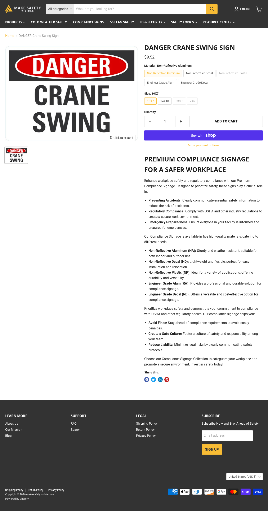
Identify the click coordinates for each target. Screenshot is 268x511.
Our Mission (13, 430)
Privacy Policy (146, 436)
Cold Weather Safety (49, 22)
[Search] (212, 9)
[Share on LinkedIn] (160, 379)
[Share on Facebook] (146, 379)
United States (242, 476)
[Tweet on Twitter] (153, 379)
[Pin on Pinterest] (166, 379)
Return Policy (145, 430)
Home (9, 36)
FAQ (73, 423)
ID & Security (151, 22)
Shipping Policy (146, 423)
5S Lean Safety (122, 22)
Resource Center (217, 22)
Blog (8, 436)
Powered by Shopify (17, 498)
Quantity (150, 112)
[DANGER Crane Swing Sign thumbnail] (16, 155)
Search (75, 430)
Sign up (212, 449)
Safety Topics (183, 22)
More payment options (203, 145)
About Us (11, 423)
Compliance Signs (88, 22)
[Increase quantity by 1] (180, 121)
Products (14, 22)
